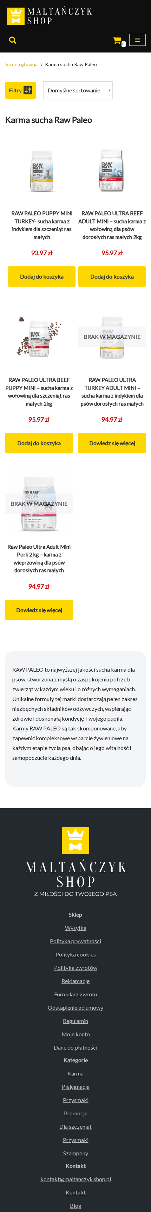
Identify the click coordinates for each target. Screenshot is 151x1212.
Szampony (75, 1153)
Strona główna (21, 64)
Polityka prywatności (75, 941)
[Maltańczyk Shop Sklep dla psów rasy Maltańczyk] (51, 16)
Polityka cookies (75, 954)
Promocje (75, 1113)
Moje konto (75, 1034)
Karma (75, 1073)
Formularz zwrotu (75, 994)
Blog (75, 1205)
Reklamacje (75, 981)
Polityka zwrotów (75, 967)
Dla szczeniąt (75, 1126)
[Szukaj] (13, 40)
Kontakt (76, 1192)
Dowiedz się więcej (112, 443)
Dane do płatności (75, 1047)
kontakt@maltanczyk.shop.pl (75, 1179)
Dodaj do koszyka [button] (42, 276)
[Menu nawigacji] (137, 40)
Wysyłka (75, 927)
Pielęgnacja (76, 1086)
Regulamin (75, 1020)
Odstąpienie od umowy (75, 1007)
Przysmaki (75, 1100)
